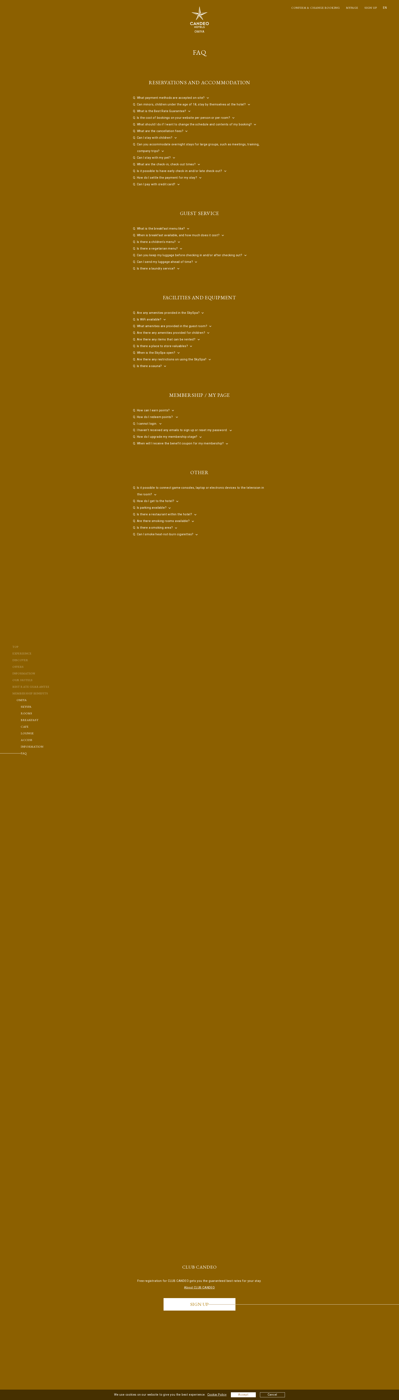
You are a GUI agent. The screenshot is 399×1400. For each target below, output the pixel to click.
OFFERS (18, 667)
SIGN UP (371, 7)
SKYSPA (26, 707)
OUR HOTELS (22, 680)
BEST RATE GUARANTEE (30, 687)
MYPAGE (352, 7)
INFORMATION (23, 673)
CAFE (25, 726)
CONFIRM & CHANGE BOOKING (315, 7)
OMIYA (22, 700)
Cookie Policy (217, 1394)
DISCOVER (20, 660)
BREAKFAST (29, 720)
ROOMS (26, 713)
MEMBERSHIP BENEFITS (30, 693)
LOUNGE (27, 733)
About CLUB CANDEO (199, 1287)
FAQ (24, 753)
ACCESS (26, 740)
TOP (15, 647)
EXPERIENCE (22, 653)
